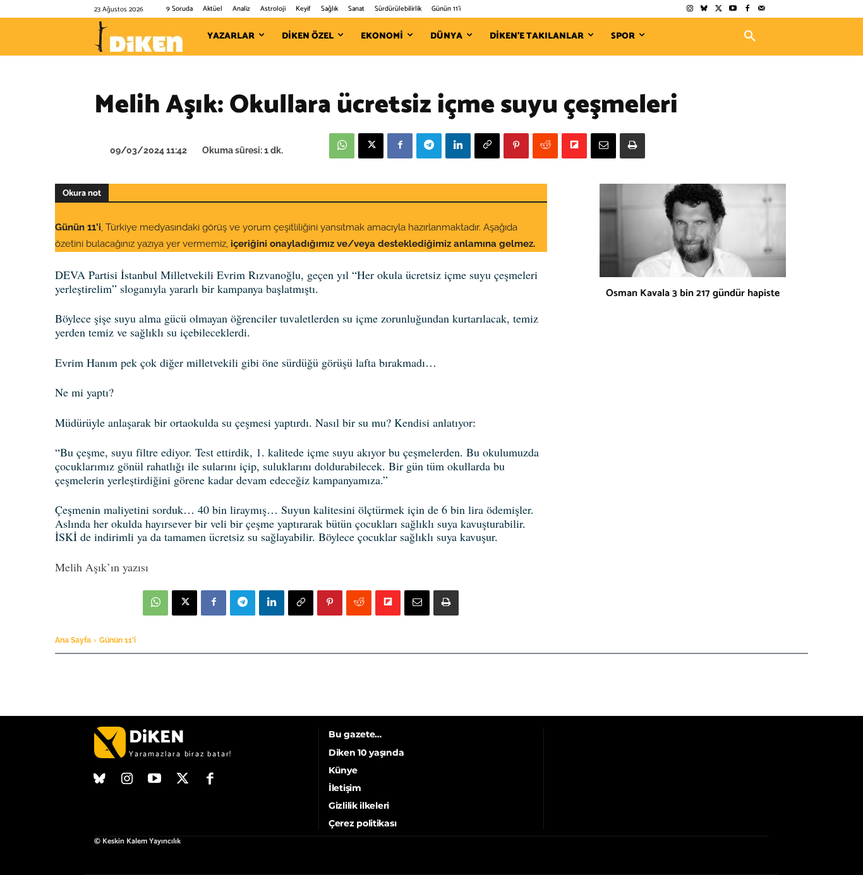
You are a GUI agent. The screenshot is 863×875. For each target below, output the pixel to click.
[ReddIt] (545, 145)
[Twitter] (718, 9)
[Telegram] (429, 145)
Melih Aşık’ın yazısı (101, 566)
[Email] (603, 145)
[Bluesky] (704, 9)
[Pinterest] (516, 145)
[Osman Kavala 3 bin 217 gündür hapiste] (693, 230)
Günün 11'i (117, 640)
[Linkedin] (458, 145)
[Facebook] (747, 9)
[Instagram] (689, 9)
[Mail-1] (761, 9)
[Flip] (574, 145)
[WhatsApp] (341, 145)
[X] (370, 145)
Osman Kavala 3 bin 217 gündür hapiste (693, 293)
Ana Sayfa (73, 640)
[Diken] (138, 36)
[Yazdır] (632, 145)
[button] (750, 37)
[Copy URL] (487, 145)
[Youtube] (733, 9)
